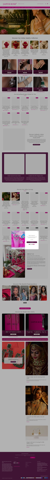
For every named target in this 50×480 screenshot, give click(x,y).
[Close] (37, 231)
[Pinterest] (32, 244)
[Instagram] (30, 244)
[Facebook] (29, 244)
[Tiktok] (31, 244)
